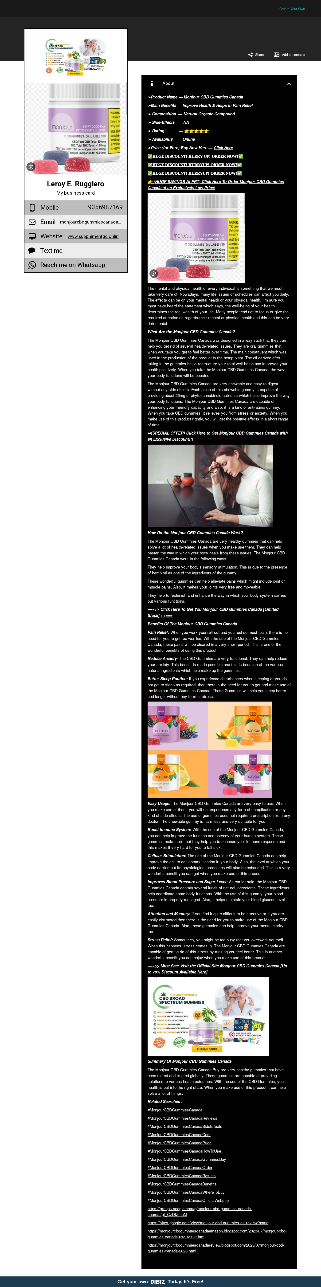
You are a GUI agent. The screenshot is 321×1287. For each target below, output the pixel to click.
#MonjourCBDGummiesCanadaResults (182, 1175)
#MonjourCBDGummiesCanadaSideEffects (185, 1126)
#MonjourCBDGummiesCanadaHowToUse (184, 1151)
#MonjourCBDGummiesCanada (175, 1110)
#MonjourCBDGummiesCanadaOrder (180, 1167)
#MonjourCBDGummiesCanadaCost (179, 1134)
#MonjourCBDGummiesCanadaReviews (182, 1118)
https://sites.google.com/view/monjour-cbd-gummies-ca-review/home (208, 1222)
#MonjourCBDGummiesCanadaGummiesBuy (187, 1159)
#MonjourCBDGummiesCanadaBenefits (182, 1184)
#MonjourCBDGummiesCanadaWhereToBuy (186, 1192)
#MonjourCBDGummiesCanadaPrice (179, 1143)
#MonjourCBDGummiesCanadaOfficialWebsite (188, 1200)
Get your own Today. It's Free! (160, 1281)
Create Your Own (292, 8)
